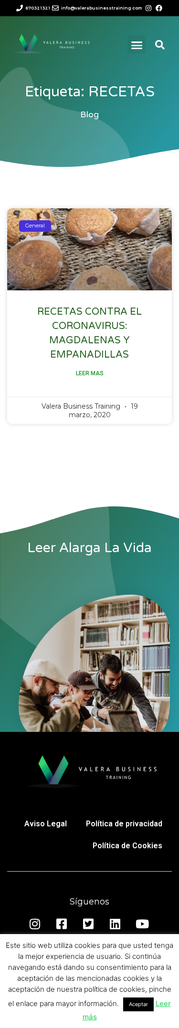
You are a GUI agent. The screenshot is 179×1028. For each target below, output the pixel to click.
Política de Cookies (127, 845)
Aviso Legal (45, 823)
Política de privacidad (124, 823)
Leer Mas (90, 373)
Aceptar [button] (138, 1004)
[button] (136, 45)
